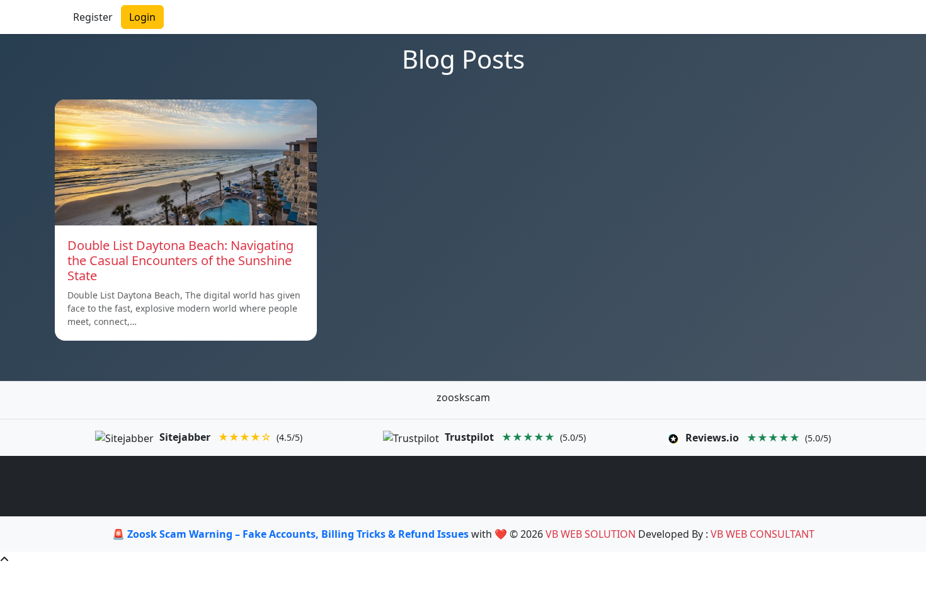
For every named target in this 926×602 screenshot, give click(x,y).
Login (142, 17)
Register (93, 17)
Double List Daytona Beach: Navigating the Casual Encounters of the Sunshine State (180, 260)
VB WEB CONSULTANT (763, 534)
